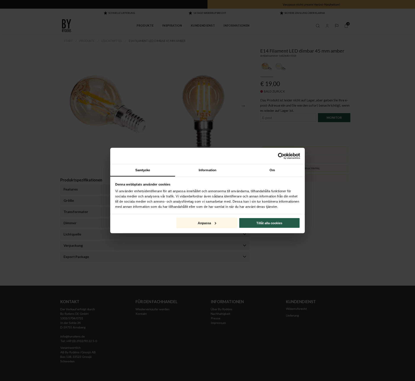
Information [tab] (207, 170)
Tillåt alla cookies (269, 223)
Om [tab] (272, 170)
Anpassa (204, 223)
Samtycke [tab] (142, 170)
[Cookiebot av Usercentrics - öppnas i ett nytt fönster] (281, 156)
